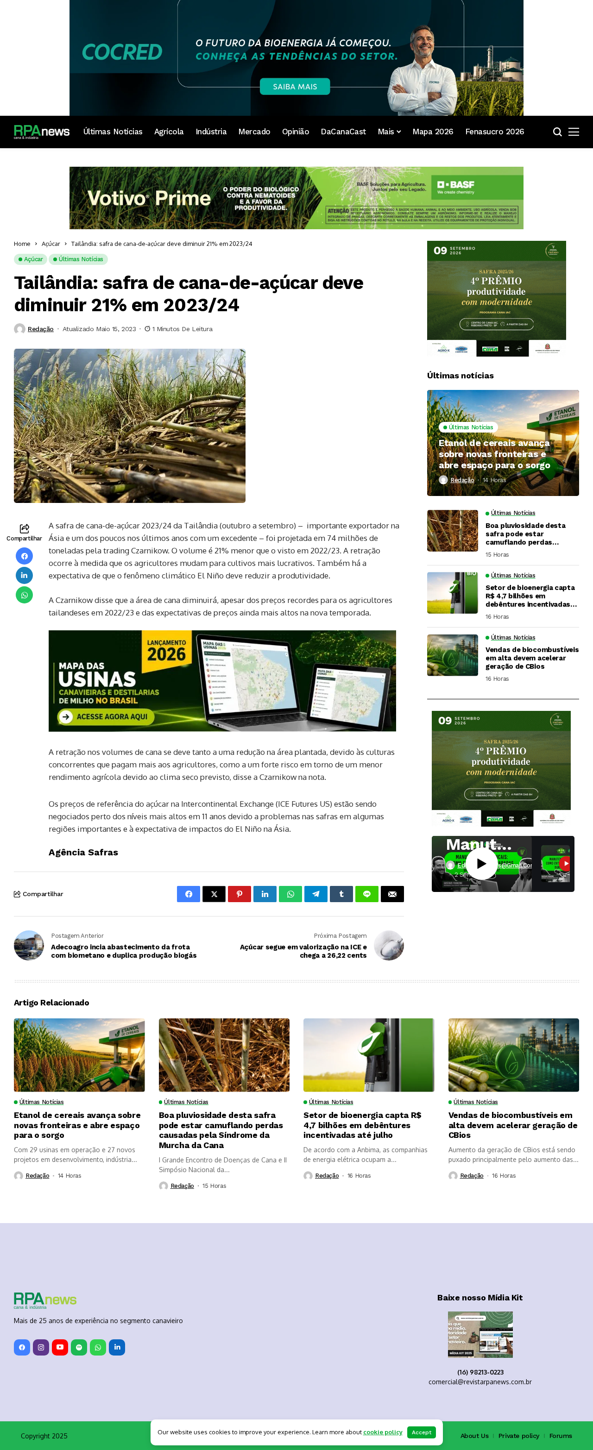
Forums (560, 1435)
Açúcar (51, 243)
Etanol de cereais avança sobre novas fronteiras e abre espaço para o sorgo (494, 454)
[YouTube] (60, 1347)
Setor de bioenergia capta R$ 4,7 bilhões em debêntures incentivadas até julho (530, 596)
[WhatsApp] (98, 1347)
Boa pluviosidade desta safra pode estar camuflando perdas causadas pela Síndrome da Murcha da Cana (527, 533)
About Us (475, 1435)
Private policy (518, 1435)
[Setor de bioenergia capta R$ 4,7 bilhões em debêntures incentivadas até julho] (452, 593)
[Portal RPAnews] (41, 132)
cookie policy (383, 1432)
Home (22, 243)
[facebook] (22, 1347)
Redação (41, 329)
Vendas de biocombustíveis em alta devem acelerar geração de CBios (532, 658)
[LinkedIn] (117, 1347)
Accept (421, 1432)
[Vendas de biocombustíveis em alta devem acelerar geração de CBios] (452, 655)
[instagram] (41, 1347)
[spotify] (79, 1347)
